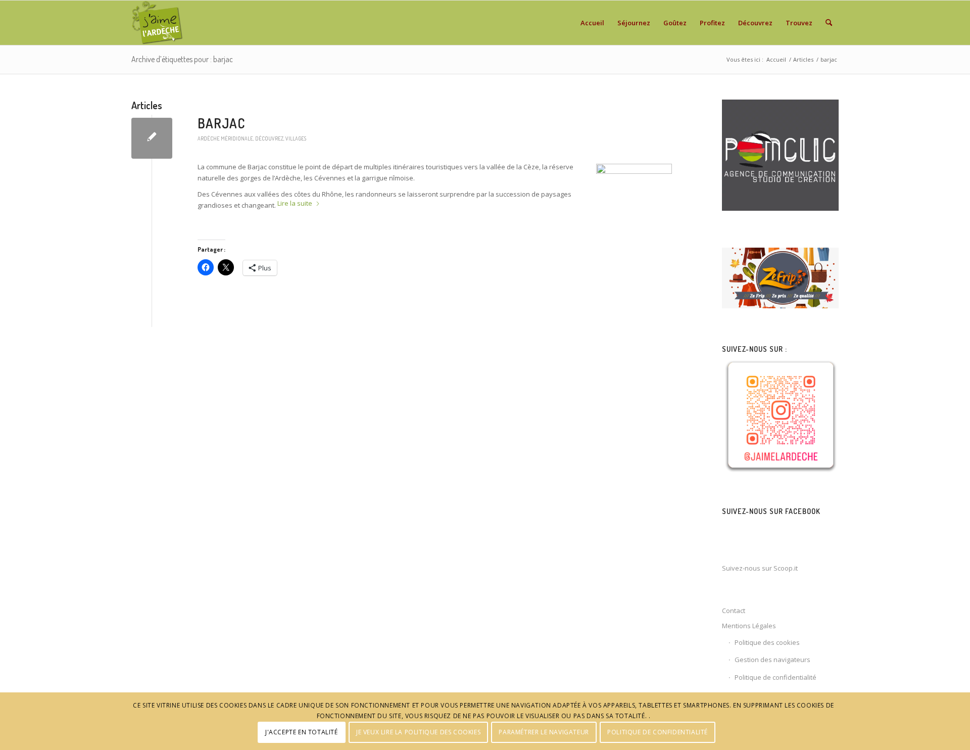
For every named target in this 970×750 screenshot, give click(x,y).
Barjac (221, 123)
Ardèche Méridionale (225, 138)
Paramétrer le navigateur (544, 732)
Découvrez (269, 138)
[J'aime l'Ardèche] (157, 23)
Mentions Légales (749, 625)
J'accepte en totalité (301, 732)
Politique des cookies (767, 642)
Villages (295, 138)
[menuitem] (592, 23)
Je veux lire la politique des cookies (418, 732)
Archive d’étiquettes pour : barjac (182, 59)
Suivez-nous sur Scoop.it (760, 568)
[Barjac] (151, 138)
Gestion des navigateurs (772, 659)
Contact (733, 610)
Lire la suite (294, 203)
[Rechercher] (829, 23)
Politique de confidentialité (775, 677)
